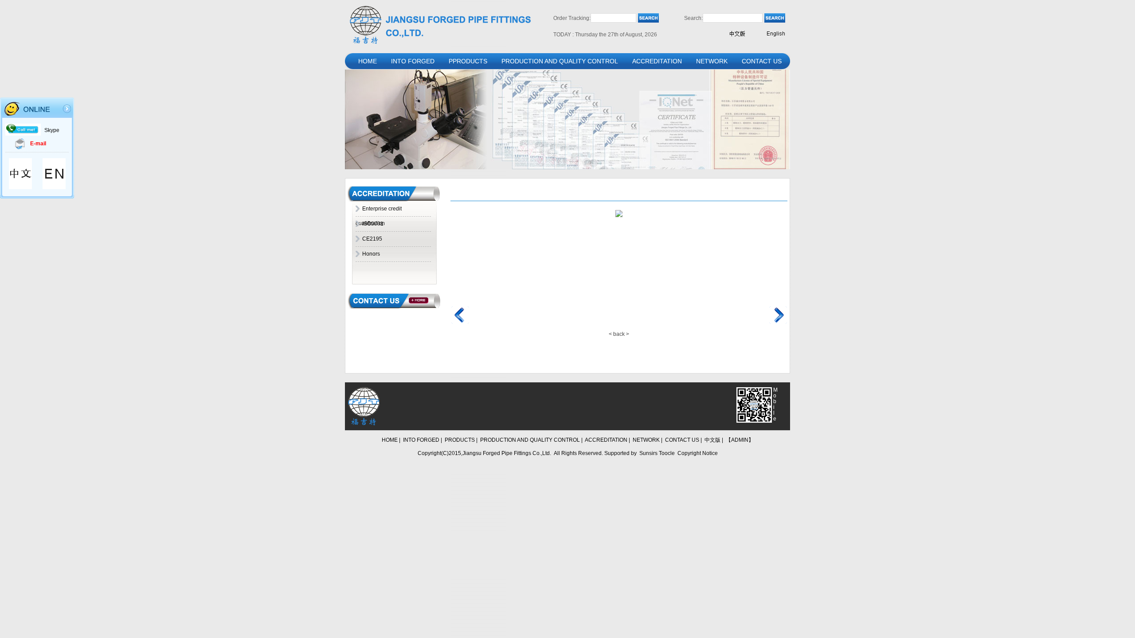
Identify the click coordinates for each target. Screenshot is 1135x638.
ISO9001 (373, 224)
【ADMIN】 (740, 440)
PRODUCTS (460, 440)
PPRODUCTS (468, 61)
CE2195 (372, 239)
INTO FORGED (412, 61)
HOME (367, 61)
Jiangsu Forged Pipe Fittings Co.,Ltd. (506, 453)
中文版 (712, 440)
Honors (371, 254)
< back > (619, 334)
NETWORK (712, 61)
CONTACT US (762, 61)
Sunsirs (648, 453)
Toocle (667, 453)
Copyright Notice (697, 453)
